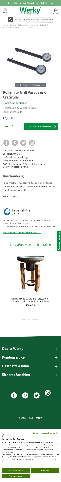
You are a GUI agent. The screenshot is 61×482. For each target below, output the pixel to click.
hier (3, 462)
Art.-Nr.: (6, 197)
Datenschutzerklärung (15, 166)
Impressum (15, 164)
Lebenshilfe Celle (12, 111)
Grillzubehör (45, 25)
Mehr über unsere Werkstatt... (22, 232)
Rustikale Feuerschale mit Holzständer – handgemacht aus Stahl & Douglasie (31, 300)
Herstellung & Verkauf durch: (19, 107)
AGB (5, 164)
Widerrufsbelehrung (34, 164)
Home (5, 25)
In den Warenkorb (40, 126)
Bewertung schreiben (15, 102)
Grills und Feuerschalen (28, 25)
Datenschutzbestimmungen (46, 433)
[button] (6, 143)
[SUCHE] (10, 19)
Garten (13, 25)
